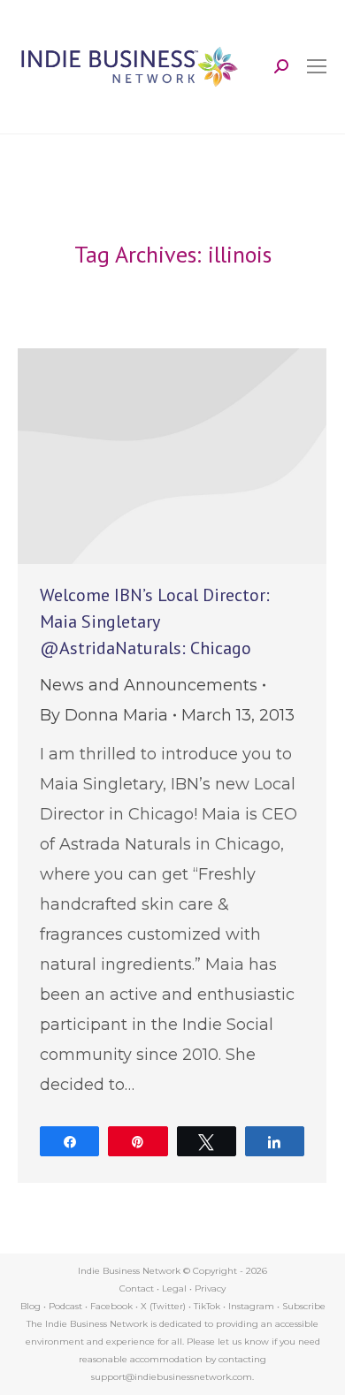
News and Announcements (148, 685)
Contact (136, 1288)
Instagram (251, 1306)
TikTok (207, 1306)
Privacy (210, 1288)
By (104, 715)
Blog (30, 1306)
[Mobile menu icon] (316, 66)
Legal (174, 1288)
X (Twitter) (164, 1306)
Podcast (65, 1306)
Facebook (111, 1306)
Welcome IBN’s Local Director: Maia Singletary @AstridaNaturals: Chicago (155, 621)
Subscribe (304, 1306)
